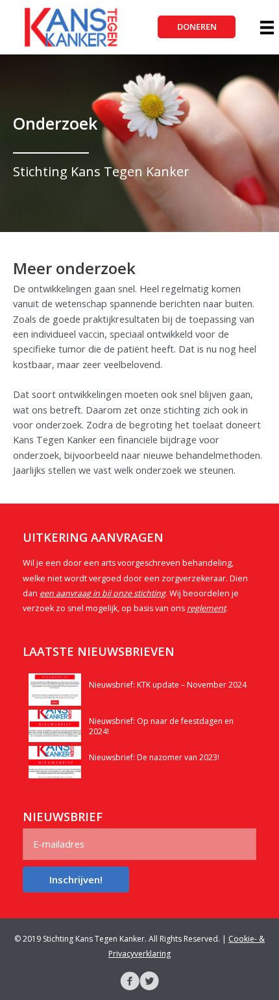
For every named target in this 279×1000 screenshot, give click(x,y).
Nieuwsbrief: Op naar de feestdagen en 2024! (161, 726)
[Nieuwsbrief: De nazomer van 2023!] (55, 760)
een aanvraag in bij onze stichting (102, 593)
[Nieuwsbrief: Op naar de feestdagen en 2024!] (55, 724)
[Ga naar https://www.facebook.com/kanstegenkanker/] (130, 982)
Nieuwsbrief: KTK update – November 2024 (168, 684)
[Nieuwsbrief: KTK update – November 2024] (55, 688)
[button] (197, 27)
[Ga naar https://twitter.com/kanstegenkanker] (149, 982)
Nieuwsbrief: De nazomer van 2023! (154, 757)
